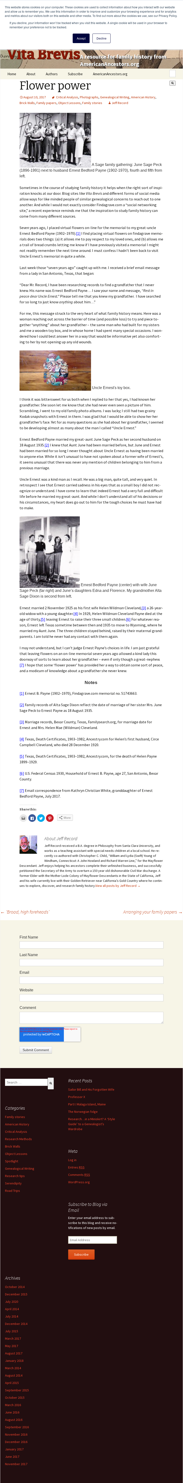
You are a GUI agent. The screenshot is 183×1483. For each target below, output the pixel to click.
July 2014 (11, 1316)
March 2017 (13, 1338)
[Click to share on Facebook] (32, 818)
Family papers (46, 103)
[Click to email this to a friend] (23, 818)
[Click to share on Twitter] (41, 818)
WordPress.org (79, 1182)
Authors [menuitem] (52, 74)
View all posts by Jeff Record (118, 886)
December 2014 (16, 1324)
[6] (128, 619)
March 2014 (13, 1368)
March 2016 (13, 1405)
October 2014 (15, 1287)
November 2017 (16, 1464)
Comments (79, 1175)
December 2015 (16, 1294)
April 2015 (12, 1383)
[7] (22, 665)
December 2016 (16, 1442)
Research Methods (18, 1139)
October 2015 (15, 1397)
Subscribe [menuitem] (75, 74)
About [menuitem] (31, 74)
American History (143, 97)
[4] (75, 613)
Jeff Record (120, 103)
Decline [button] (102, 38)
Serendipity (13, 1183)
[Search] (172, 83)
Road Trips (12, 1190)
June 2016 (12, 1412)
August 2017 (13, 1353)
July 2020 (11, 1301)
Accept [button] (81, 38)
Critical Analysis (67, 97)
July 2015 (11, 1331)
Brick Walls (27, 103)
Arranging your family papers (153, 912)
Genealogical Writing (114, 97)
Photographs (89, 97)
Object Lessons (69, 103)
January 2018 (14, 1360)
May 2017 (11, 1346)
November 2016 (16, 1434)
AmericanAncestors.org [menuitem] (110, 74)
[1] (78, 233)
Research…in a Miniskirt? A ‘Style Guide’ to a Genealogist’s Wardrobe (91, 1124)
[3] (144, 607)
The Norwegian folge (83, 1111)
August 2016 (13, 1420)
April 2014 (12, 1309)
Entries (76, 1167)
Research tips (15, 1176)
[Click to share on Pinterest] (50, 818)
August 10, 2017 (34, 97)
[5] (43, 619)
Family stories (92, 103)
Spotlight (11, 1161)
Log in (72, 1160)
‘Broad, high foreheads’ (24, 912)
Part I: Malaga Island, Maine (87, 1104)
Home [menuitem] (11, 74)
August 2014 (13, 1375)
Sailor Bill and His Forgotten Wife (91, 1089)
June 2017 (12, 1456)
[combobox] (172, 73)
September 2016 (17, 1427)
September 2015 (17, 1390)
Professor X (76, 1097)
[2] (47, 445)
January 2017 (14, 1449)
